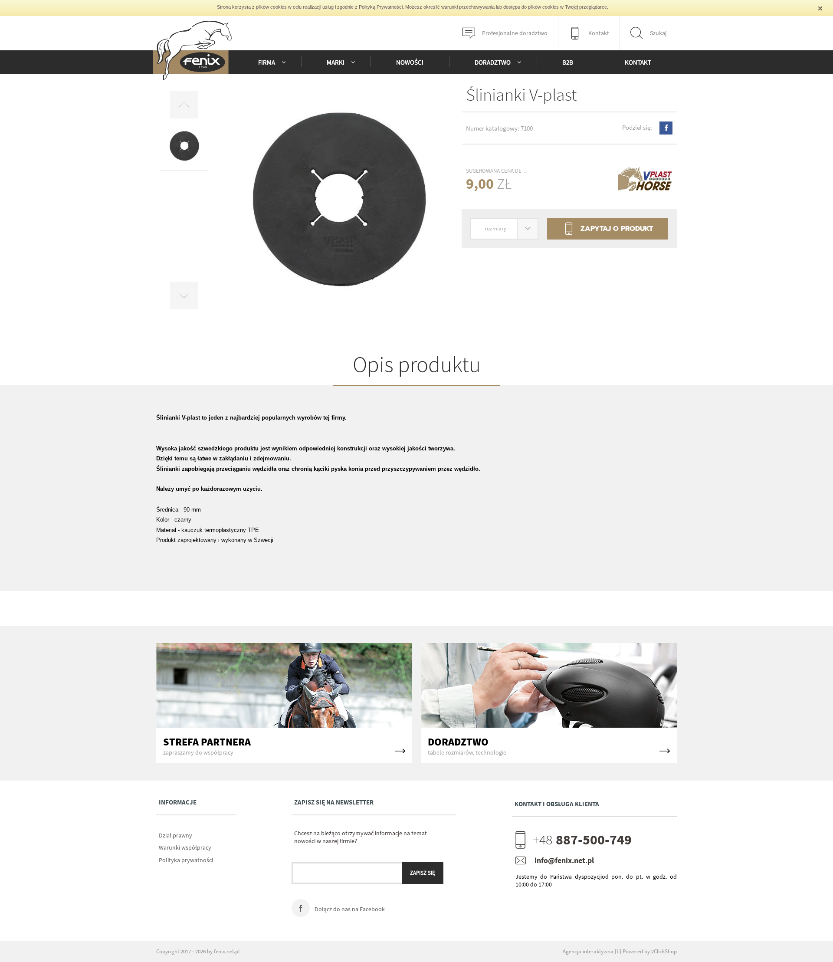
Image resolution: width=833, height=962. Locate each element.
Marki (335, 62)
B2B (567, 62)
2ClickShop (664, 951)
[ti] (618, 951)
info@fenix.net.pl (564, 860)
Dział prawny (175, 835)
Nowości (409, 62)
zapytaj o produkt (608, 229)
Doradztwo (493, 62)
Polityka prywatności (186, 860)
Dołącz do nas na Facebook (349, 909)
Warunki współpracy (185, 847)
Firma (266, 62)
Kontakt (638, 62)
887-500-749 (582, 839)
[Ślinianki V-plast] (337, 201)
